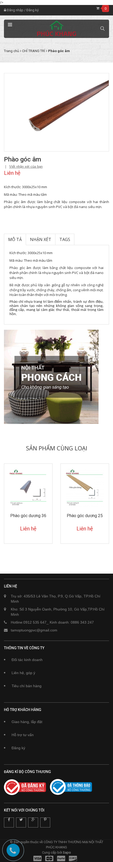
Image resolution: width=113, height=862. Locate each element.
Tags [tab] (64, 239)
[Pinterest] (45, 822)
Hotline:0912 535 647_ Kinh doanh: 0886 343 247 (52, 622)
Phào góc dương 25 (85, 515)
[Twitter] (21, 822)
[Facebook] (9, 822)
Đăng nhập (14, 10)
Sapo (67, 852)
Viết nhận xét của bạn (26, 167)
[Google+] (33, 822)
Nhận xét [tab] (40, 239)
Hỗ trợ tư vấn (23, 735)
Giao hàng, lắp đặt (27, 722)
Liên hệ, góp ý (23, 673)
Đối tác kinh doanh (27, 660)
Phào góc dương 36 (28, 515)
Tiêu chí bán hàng (27, 686)
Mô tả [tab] (15, 239)
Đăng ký (32, 10)
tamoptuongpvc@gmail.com (34, 630)
